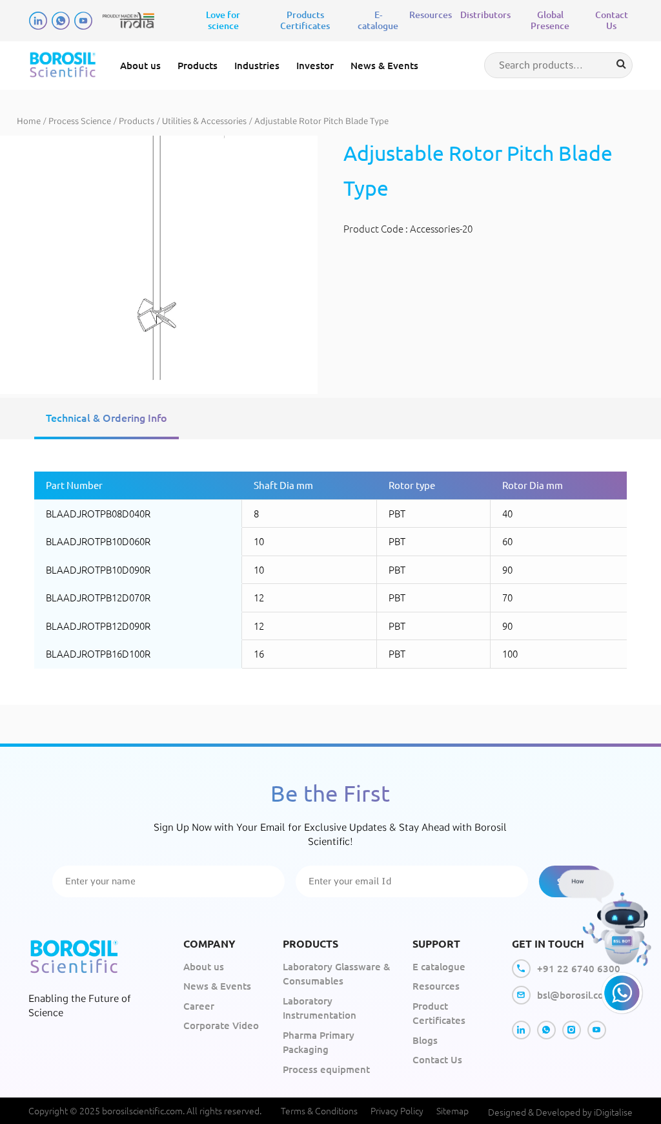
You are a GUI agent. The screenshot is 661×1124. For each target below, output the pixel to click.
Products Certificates (305, 20)
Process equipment (326, 1069)
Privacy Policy (397, 1110)
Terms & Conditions (319, 1110)
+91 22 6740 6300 (578, 968)
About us (140, 65)
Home (29, 121)
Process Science (79, 121)
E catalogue (438, 966)
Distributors (485, 14)
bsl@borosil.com (574, 994)
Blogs (425, 1040)
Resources (430, 14)
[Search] (621, 64)
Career (198, 1005)
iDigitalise (613, 1111)
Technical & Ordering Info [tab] (106, 417)
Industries (257, 65)
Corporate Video (221, 1025)
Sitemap (452, 1110)
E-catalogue (378, 20)
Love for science (223, 20)
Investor (315, 65)
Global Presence (550, 20)
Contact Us (611, 20)
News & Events (384, 65)
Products (136, 121)
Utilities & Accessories (204, 121)
